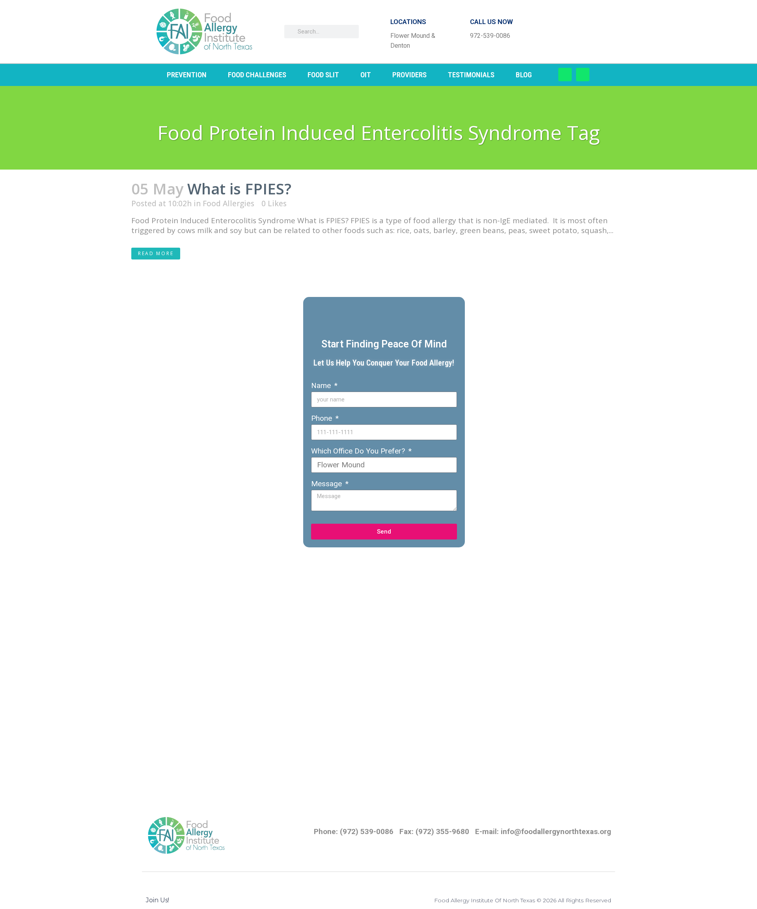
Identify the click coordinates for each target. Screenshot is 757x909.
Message (327, 483)
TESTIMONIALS (471, 74)
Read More (155, 253)
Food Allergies (228, 203)
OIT (365, 74)
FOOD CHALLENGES (257, 74)
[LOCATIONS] (378, 31)
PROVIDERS (409, 74)
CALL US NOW (491, 22)
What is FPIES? (239, 188)
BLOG (524, 74)
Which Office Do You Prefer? (359, 450)
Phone (322, 418)
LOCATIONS (408, 22)
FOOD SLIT (323, 74)
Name (322, 385)
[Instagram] (582, 74)
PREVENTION (187, 74)
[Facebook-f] (565, 74)
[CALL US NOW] (457, 31)
